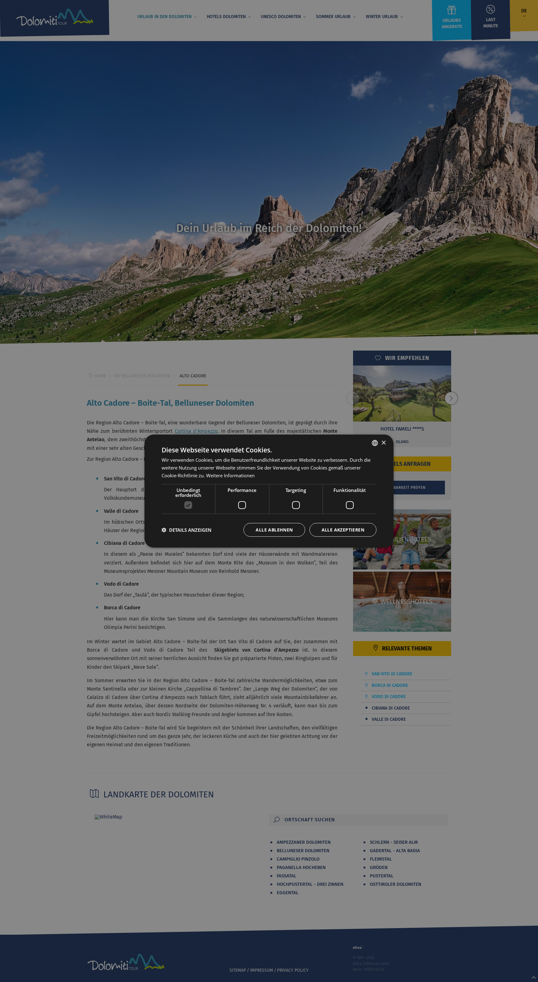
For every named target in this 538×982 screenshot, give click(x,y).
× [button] (383, 442)
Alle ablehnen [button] (274, 529)
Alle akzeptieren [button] (343, 529)
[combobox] (375, 443)
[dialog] (269, 491)
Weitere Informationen (230, 475)
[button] (186, 529)
